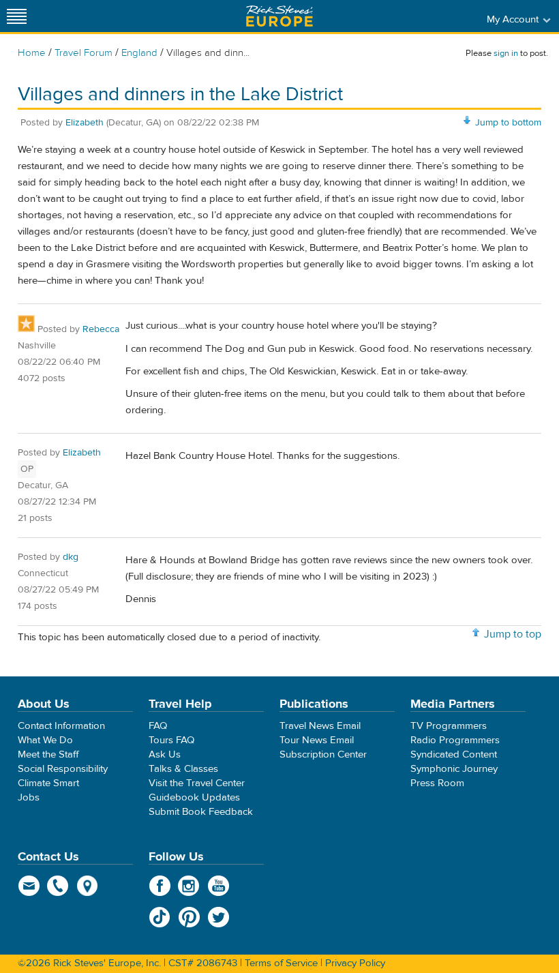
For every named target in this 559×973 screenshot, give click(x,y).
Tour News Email (317, 740)
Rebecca (100, 329)
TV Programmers (448, 725)
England (139, 52)
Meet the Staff (48, 754)
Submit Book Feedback (201, 811)
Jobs (29, 797)
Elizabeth (84, 123)
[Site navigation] (17, 16)
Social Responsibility (63, 768)
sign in (506, 53)
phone (58, 886)
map (87, 886)
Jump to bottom (508, 123)
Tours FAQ (171, 740)
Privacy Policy (355, 963)
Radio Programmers (455, 740)
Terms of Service (281, 963)
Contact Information (61, 725)
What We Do (45, 740)
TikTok (160, 917)
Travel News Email (320, 725)
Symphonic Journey (454, 768)
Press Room (437, 783)
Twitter (218, 917)
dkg (70, 557)
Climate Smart (48, 783)
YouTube (218, 886)
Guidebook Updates (194, 797)
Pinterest (189, 917)
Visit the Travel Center (197, 783)
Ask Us (165, 754)
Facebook (160, 886)
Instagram (189, 886)
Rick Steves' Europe (279, 16)
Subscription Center (323, 754)
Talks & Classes (183, 768)
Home (32, 52)
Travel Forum (83, 52)
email (29, 886)
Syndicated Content (453, 754)
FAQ (158, 725)
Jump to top (512, 634)
